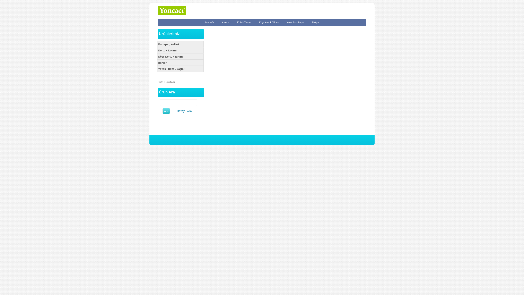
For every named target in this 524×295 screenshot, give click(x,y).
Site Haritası (166, 82)
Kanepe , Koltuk (169, 44)
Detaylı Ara (184, 111)
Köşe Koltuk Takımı (269, 22)
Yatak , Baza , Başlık (171, 69)
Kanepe (225, 22)
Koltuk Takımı (244, 22)
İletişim (315, 22)
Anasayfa (209, 22)
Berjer (162, 63)
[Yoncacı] (172, 14)
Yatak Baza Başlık (295, 22)
